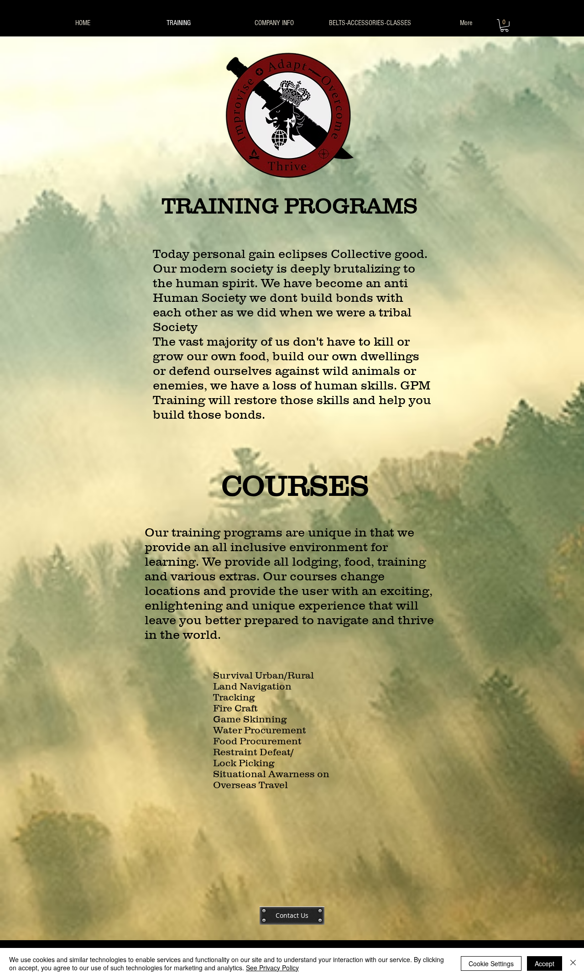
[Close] (573, 963)
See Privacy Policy (272, 967)
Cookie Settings (491, 963)
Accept (544, 963)
